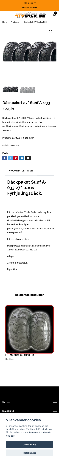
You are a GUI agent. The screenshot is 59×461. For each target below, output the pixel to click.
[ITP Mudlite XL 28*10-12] (29, 335)
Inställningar (29, 453)
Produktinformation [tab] (21, 177)
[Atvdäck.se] (33, 16)
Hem (4, 28)
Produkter (15, 28)
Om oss (6, 408)
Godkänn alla (29, 444)
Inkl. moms (28, 3)
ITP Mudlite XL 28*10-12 (19, 361)
